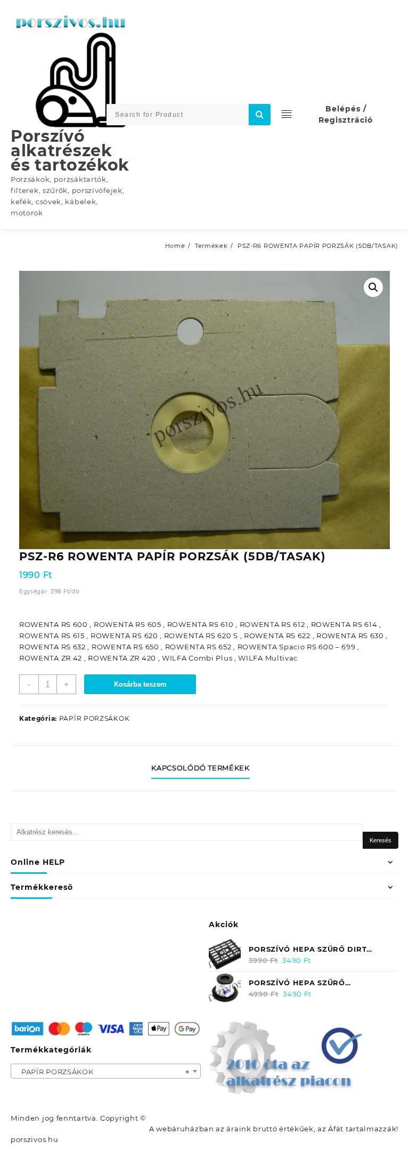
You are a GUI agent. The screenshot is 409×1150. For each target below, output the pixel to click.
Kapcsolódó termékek (200, 767)
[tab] (204, 768)
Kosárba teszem (140, 684)
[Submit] (260, 114)
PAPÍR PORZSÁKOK (94, 718)
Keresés (380, 840)
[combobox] (106, 1071)
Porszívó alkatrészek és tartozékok (70, 150)
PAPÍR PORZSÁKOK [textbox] (102, 1071)
